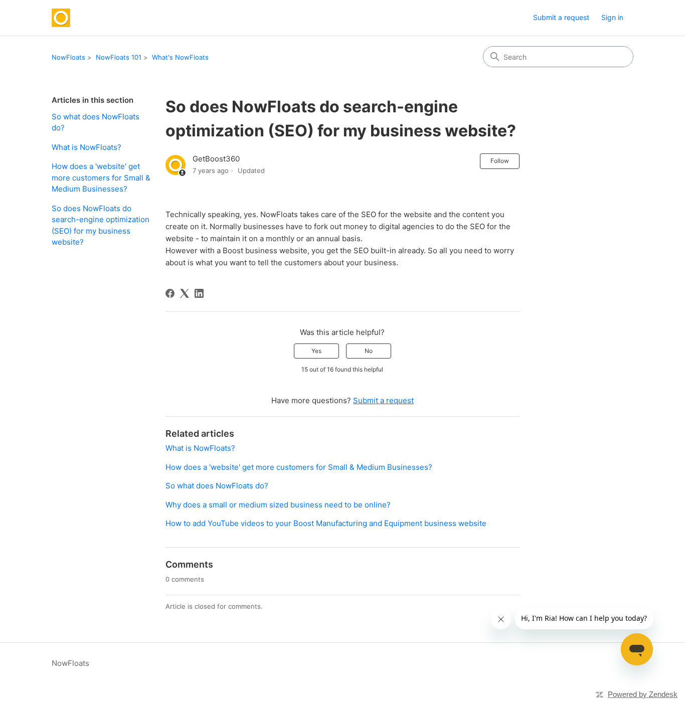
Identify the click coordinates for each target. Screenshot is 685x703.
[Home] (61, 18)
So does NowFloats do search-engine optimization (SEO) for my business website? (100, 225)
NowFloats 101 (118, 57)
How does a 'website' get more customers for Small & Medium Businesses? (101, 177)
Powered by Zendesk (642, 694)
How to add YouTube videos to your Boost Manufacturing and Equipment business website (325, 523)
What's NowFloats (180, 57)
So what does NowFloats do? (95, 122)
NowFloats (68, 57)
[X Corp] (184, 293)
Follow (499, 160)
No (369, 351)
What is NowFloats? (86, 147)
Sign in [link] (612, 17)
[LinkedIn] (199, 293)
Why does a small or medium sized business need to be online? (278, 504)
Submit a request (561, 17)
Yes (316, 351)
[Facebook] (170, 293)
